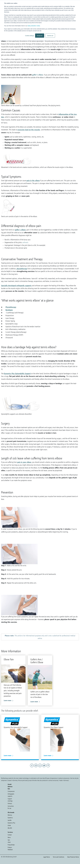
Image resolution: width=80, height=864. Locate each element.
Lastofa (9, 820)
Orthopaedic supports (11, 795)
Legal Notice (46, 857)
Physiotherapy (11, 307)
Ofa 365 (10, 828)
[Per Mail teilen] (36, 767)
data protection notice (34, 26)
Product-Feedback (10, 848)
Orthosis (10, 803)
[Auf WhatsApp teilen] (40, 767)
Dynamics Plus (11, 823)
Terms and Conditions (58, 857)
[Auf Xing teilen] (48, 767)
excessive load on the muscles (29, 129)
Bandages (9, 310)
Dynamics (10, 818)
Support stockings (10, 800)
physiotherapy (22, 268)
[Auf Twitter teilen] (44, 767)
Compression (11, 791)
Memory (10, 815)
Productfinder (11, 845)
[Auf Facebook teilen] (32, 767)
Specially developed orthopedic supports (16, 285)
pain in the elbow (33, 180)
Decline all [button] (50, 35)
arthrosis (25, 242)
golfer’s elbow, (20, 229)
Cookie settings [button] (29, 35)
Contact (10, 835)
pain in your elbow (24, 462)
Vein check (9, 841)
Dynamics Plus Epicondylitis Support (17, 373)
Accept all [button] (39, 35)
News (9, 837)
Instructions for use (11, 807)
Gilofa (9, 825)
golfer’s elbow (37, 75)
